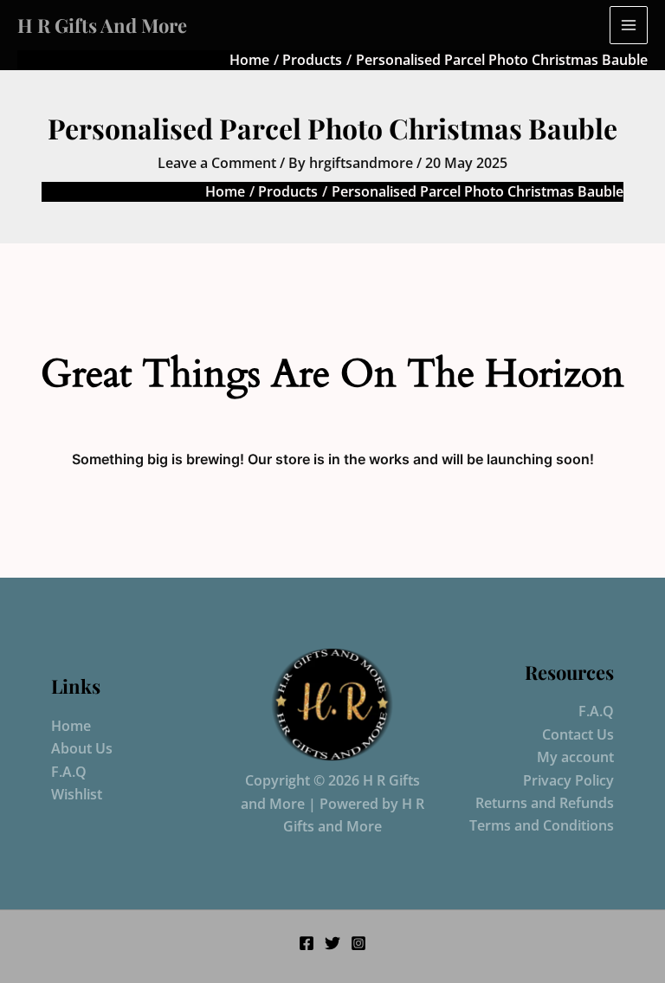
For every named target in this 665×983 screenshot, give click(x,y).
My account (575, 756)
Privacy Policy (568, 780)
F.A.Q (69, 771)
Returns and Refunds (544, 802)
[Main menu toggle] (629, 25)
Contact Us (578, 734)
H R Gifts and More (102, 25)
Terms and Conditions (541, 825)
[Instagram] (358, 943)
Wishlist (76, 794)
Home (71, 725)
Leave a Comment (217, 162)
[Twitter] (332, 943)
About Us (82, 748)
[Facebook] (306, 943)
